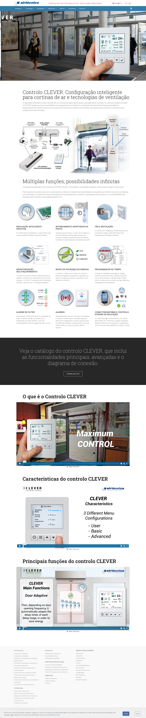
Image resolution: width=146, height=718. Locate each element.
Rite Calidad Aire (80, 675)
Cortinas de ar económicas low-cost (24, 684)
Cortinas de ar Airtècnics (21, 703)
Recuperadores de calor (83, 670)
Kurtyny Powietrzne (81, 680)
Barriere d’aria (80, 668)
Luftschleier (79, 660)
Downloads (72, 8)
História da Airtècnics (51, 678)
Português (117, 3)
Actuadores (79, 656)
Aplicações (52, 8)
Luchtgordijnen (80, 672)
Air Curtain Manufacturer (83, 665)
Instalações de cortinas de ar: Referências (56, 669)
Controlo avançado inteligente (53, 665)
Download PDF (73, 374)
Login (129, 3)
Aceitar (126, 714)
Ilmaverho (79, 677)
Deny (137, 714)
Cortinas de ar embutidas (21, 656)
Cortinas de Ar (18, 650)
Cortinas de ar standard (20, 653)
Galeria (61, 8)
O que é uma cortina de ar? (21, 691)
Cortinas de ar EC (19, 700)
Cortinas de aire (80, 658)
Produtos (18, 8)
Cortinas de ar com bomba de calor (24, 698)
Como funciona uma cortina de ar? (23, 693)
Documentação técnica (51, 656)
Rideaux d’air (79, 653)
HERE (58, 715)
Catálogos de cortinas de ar (53, 653)
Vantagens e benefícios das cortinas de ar (25, 696)
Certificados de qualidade (52, 658)
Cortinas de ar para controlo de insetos (25, 673)
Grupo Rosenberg (50, 681)
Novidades (40, 8)
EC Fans (78, 663)
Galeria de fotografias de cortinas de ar (56, 672)
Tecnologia (29, 8)
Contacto (82, 8)
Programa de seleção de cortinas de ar (56, 667)
